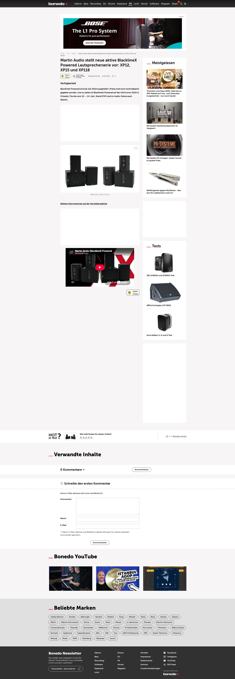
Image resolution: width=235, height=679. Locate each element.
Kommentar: (66, 499)
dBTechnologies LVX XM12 (159, 305)
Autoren (144, 664)
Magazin (165, 4)
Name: (63, 518)
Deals (175, 4)
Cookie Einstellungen (150, 668)
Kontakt (144, 653)
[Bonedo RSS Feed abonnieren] (185, 3)
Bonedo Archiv (94, 76)
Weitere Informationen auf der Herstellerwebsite (83, 204)
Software (154, 4)
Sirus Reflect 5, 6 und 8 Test (159, 335)
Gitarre (78, 4)
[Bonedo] (58, 3)
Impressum (146, 657)
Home (62, 53)
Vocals (144, 4)
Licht (136, 4)
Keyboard (122, 4)
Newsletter (63, 668)
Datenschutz (146, 661)
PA (130, 4)
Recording (95, 4)
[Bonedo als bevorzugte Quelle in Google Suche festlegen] (79, 76)
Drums (111, 4)
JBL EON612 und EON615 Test (160, 275)
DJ (104, 4)
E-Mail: (63, 525)
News (74, 53)
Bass (86, 4)
